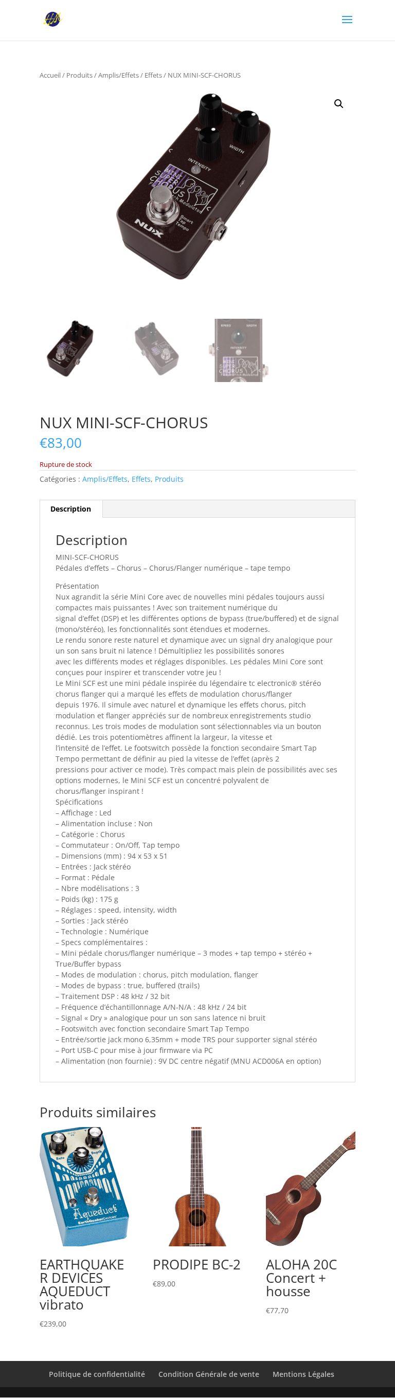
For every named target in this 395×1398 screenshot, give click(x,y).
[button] (339, 104)
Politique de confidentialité (97, 1374)
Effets (153, 75)
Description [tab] (70, 509)
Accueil (50, 75)
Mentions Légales (303, 1374)
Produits (79, 75)
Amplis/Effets (118, 75)
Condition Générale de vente (208, 1374)
